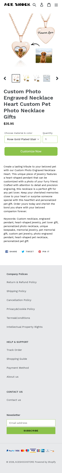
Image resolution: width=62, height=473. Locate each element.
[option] (16, 78)
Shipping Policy (16, 291)
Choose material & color (18, 133)
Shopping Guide (17, 358)
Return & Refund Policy (22, 282)
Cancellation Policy (19, 300)
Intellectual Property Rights (24, 326)
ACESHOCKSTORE (24, 462)
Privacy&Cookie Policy (21, 309)
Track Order (14, 349)
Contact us (14, 399)
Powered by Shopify (45, 462)
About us (12, 376)
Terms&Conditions (18, 317)
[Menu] (56, 4)
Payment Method (18, 367)
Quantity (47, 133)
